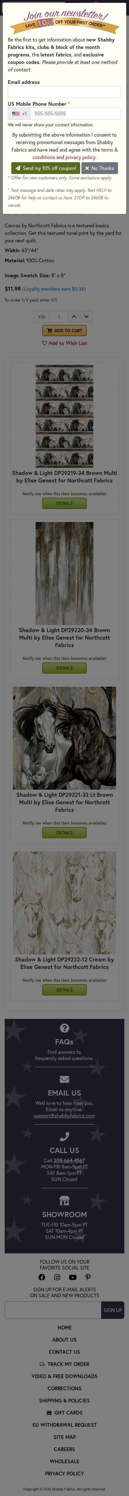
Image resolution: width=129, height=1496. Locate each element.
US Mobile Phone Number (39, 103)
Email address (24, 82)
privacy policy (80, 157)
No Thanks (102, 168)
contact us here (57, 198)
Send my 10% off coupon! (49, 168)
